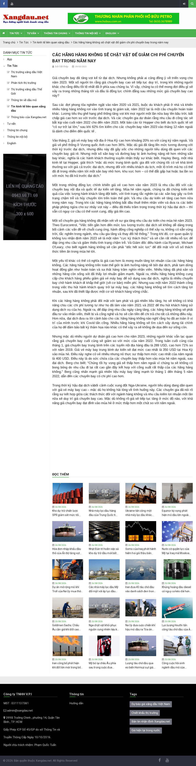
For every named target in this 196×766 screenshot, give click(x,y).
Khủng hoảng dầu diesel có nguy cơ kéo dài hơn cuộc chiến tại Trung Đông (176, 589)
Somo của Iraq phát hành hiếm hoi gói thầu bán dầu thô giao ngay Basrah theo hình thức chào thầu (140, 551)
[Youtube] (12, 4)
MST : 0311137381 (16, 703)
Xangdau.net (43, 760)
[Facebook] (4, 4)
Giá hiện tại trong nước (145, 730)
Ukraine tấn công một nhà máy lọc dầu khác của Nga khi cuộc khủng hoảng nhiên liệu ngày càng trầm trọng (139, 513)
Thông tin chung (55, 33)
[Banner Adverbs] (24, 197)
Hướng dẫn (76, 703)
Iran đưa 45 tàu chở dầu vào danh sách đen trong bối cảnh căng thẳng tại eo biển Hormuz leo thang (140, 589)
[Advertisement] (24, 297)
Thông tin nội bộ (86, 33)
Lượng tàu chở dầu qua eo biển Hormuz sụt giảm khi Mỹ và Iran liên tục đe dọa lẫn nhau (140, 665)
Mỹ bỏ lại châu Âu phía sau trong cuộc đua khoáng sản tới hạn (102, 665)
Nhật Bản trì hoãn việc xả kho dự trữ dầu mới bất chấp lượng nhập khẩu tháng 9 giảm (104, 551)
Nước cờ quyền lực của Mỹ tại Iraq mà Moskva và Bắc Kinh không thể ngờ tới (175, 551)
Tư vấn (31, 33)
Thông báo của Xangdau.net (28, 117)
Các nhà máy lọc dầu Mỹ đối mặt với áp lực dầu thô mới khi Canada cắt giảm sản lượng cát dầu (103, 589)
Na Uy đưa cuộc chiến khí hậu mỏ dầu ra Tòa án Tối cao (140, 627)
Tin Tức (14, 33)
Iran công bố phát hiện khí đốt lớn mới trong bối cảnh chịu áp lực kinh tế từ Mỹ (67, 665)
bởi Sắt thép (61, 66)
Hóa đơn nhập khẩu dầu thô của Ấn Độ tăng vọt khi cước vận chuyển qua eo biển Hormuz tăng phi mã (67, 551)
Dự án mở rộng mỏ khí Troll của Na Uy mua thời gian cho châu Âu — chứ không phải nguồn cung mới (67, 589)
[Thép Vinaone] (123, 18)
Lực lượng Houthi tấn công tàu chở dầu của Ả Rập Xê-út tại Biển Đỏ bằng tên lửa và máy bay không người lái (177, 627)
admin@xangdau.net (19, 710)
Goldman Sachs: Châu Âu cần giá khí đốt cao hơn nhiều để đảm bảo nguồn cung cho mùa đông (65, 627)
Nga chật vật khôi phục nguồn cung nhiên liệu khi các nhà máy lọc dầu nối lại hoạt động (104, 627)
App (9, 59)
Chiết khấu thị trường (144, 713)
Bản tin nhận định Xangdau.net (150, 721)
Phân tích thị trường (23, 83)
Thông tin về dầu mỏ (24, 100)
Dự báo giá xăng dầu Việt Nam (150, 704)
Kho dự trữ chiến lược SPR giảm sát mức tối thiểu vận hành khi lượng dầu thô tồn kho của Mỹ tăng (67, 513)
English (110, 33)
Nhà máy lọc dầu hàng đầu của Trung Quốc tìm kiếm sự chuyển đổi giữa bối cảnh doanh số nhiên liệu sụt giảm (103, 513)
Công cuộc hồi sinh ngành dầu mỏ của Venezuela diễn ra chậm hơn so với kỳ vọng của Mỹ (176, 665)
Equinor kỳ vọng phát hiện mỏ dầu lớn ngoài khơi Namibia (175, 513)
